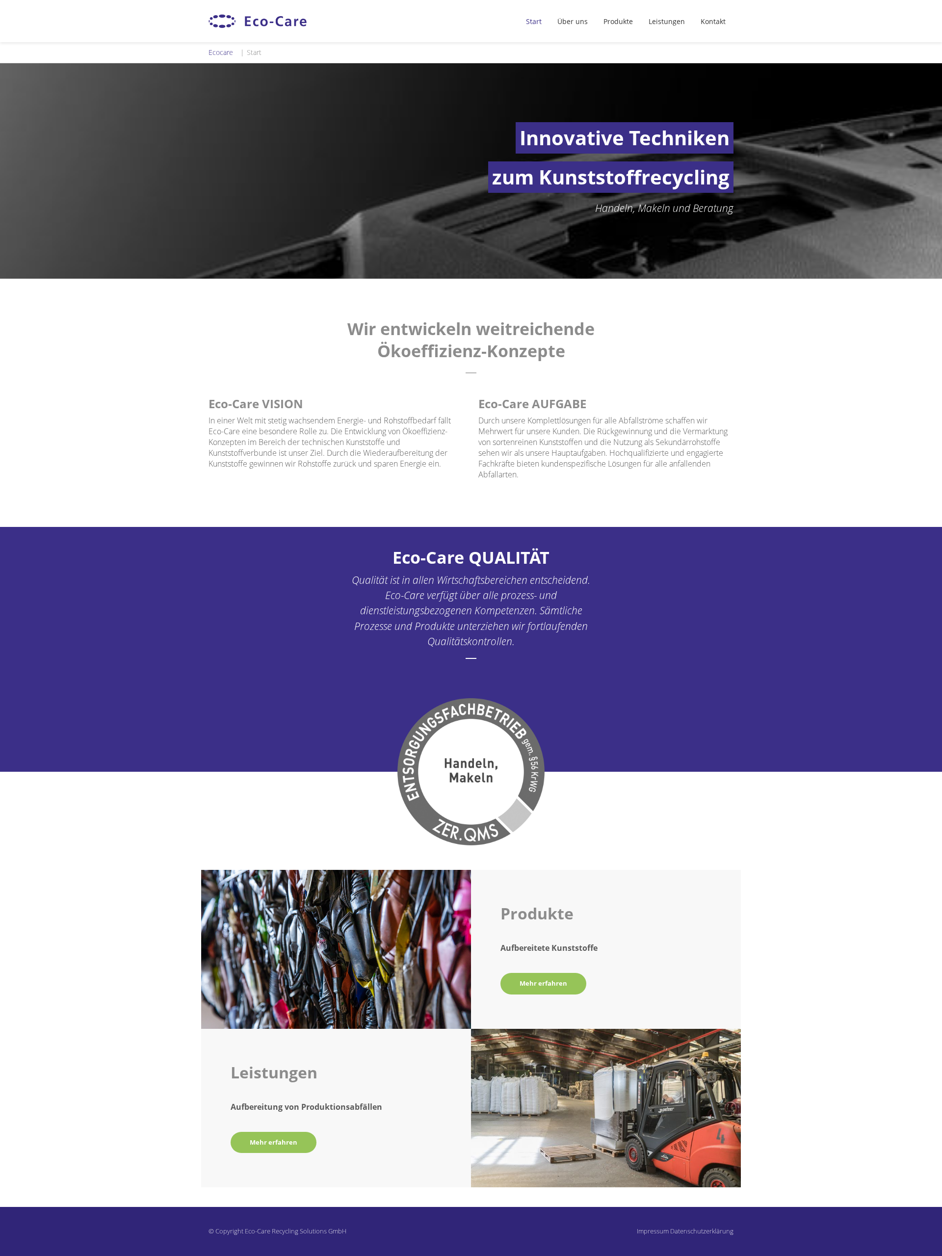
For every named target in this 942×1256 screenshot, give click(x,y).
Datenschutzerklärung (701, 1231)
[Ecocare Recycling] (258, 21)
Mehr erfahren (543, 983)
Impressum (653, 1231)
